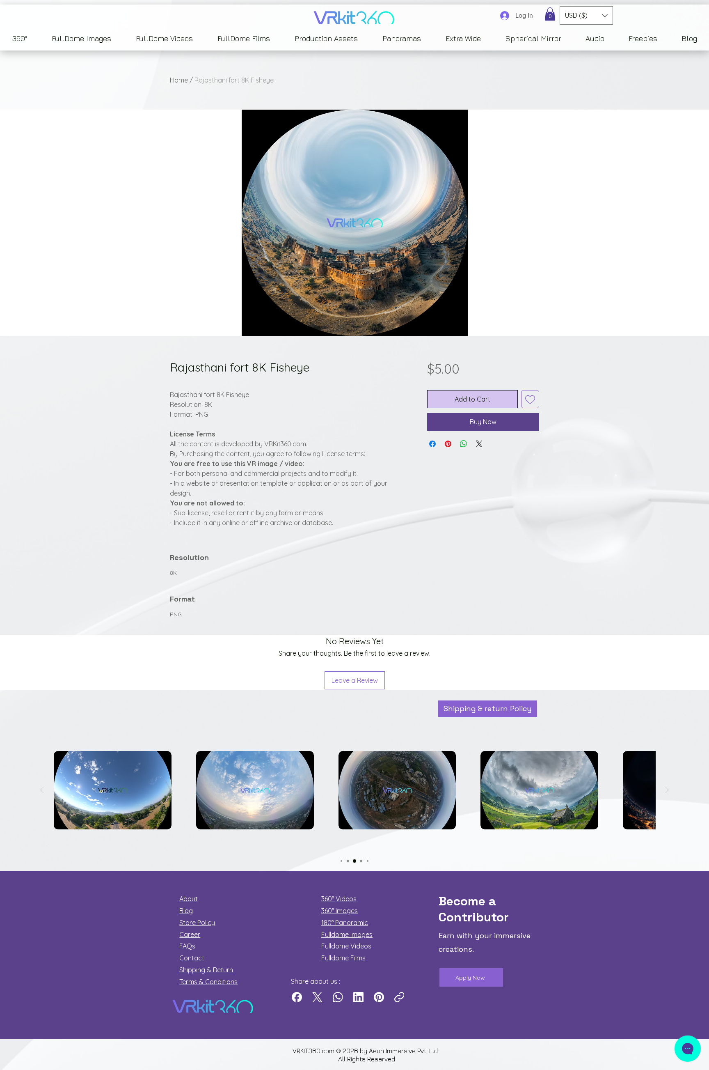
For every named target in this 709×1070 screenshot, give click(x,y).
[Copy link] (399, 997)
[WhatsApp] (338, 997)
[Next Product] (667, 790)
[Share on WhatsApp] (464, 444)
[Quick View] (113, 790)
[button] (550, 14)
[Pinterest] (379, 997)
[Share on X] (479, 444)
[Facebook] (297, 997)
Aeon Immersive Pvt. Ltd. (405, 1050)
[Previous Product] (42, 790)
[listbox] (586, 15)
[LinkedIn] (358, 997)
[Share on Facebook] (432, 444)
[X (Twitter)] (317, 997)
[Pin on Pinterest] (448, 444)
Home (179, 80)
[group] (354, 804)
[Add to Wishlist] (530, 399)
